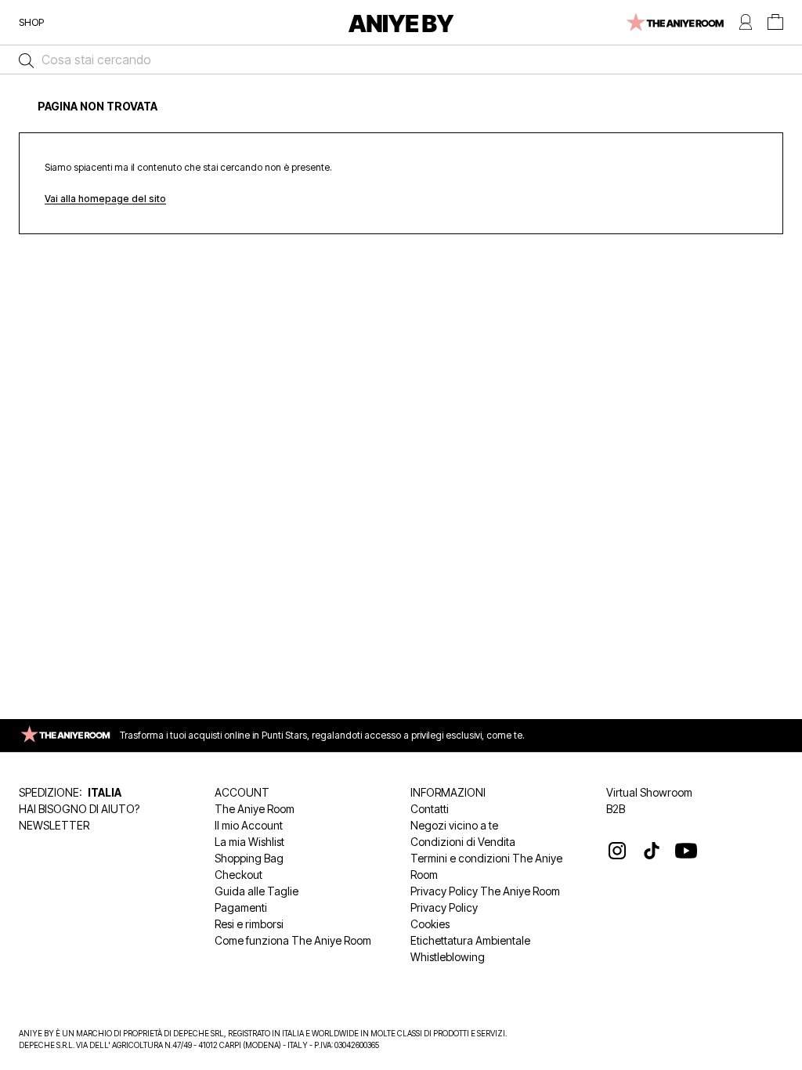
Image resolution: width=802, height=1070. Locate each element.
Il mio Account (249, 825)
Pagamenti (241, 907)
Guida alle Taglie (256, 891)
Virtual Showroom (649, 792)
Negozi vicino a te (454, 825)
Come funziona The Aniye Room (293, 940)
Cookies (430, 924)
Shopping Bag (249, 858)
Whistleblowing (447, 956)
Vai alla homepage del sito (105, 198)
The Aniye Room (254, 808)
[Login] (746, 22)
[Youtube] (686, 851)
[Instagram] (617, 851)
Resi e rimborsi (249, 924)
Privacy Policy (444, 907)
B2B (615, 808)
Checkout (238, 874)
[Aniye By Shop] (401, 22)
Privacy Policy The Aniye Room (485, 891)
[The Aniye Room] (674, 22)
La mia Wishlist (249, 841)
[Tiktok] (651, 851)
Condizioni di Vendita (462, 841)
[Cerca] (22, 59)
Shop (31, 22)
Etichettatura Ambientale (470, 940)
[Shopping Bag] (775, 22)
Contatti (429, 808)
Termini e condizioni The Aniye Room (486, 866)
